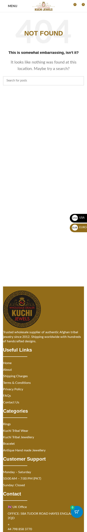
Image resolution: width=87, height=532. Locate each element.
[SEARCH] (79, 80)
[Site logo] (43, 6)
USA (78, 218)
